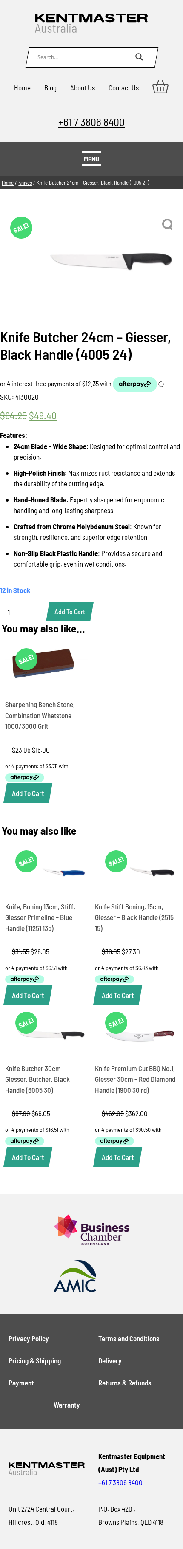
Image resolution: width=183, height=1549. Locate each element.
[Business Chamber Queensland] (92, 1230)
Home (22, 87)
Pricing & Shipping (35, 1360)
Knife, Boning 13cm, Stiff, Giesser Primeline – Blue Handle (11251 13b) (40, 917)
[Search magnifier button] (139, 57)
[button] (168, 224)
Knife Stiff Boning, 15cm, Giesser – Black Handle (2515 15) (134, 917)
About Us (82, 87)
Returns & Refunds (125, 1382)
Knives (25, 182)
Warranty (67, 1404)
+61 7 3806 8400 (91, 121)
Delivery (110, 1360)
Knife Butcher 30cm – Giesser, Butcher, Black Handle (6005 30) (37, 1079)
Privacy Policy (29, 1338)
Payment (21, 1382)
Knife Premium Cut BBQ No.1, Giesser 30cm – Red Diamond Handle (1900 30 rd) (135, 1079)
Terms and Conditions (129, 1338)
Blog (50, 87)
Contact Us (124, 87)
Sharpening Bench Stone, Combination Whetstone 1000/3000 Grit (40, 715)
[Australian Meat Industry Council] (92, 1276)
